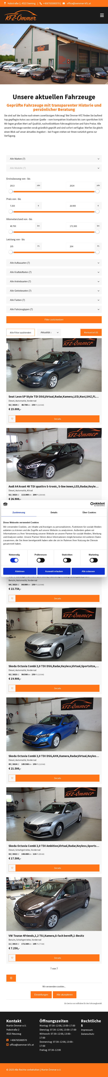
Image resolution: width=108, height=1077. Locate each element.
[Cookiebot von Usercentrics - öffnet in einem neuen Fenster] (92, 504)
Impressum (87, 1029)
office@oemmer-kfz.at (79, 3)
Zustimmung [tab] (19, 512)
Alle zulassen (88, 571)
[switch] (41, 560)
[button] (75, 15)
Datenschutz (87, 1033)
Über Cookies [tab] (89, 512)
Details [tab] (54, 512)
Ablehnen (19, 571)
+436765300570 (51, 3)
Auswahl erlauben (54, 571)
